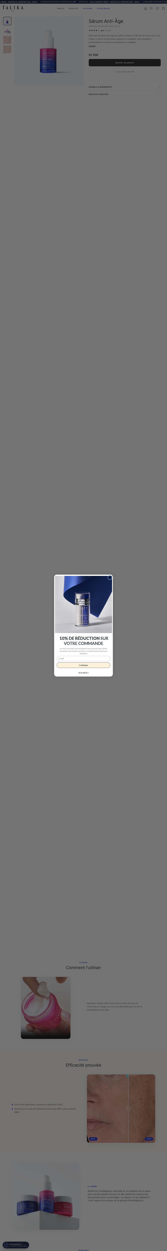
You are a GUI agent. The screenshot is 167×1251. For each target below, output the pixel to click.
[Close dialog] (110, 578)
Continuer (83, 665)
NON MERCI (83, 673)
